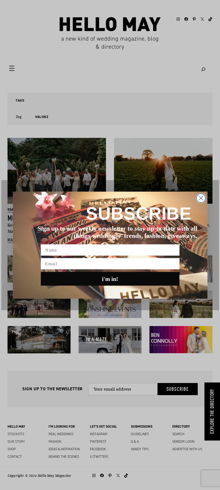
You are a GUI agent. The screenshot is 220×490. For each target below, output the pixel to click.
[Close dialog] (200, 198)
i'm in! (110, 279)
